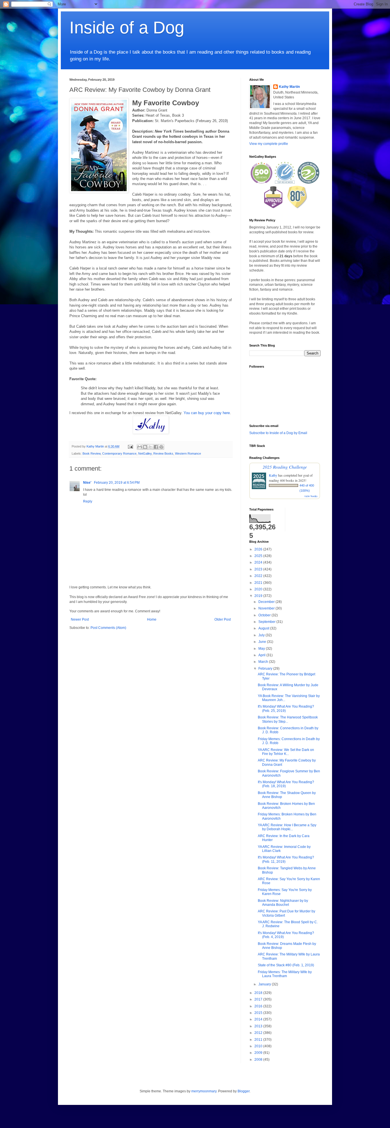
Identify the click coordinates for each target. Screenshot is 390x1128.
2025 (258, 556)
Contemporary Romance (119, 453)
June (262, 642)
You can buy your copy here (207, 413)
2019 (258, 596)
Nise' (87, 483)
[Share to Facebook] (156, 447)
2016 (258, 1006)
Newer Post (80, 619)
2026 (258, 549)
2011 (258, 1040)
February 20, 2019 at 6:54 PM (117, 483)
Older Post (222, 619)
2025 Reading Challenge (285, 467)
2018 (258, 993)
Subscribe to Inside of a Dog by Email (278, 433)
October (265, 615)
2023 (258, 569)
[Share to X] (150, 447)
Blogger (244, 1091)
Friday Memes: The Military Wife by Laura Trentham (285, 974)
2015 (258, 1013)
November (267, 608)
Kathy (273, 475)
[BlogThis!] (145, 447)
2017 (258, 999)
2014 (258, 1019)
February (265, 669)
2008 (258, 1060)
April (262, 655)
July (262, 635)
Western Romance (188, 453)
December (267, 602)
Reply (87, 501)
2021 (258, 583)
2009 (258, 1053)
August (264, 628)
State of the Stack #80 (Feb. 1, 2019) (286, 965)
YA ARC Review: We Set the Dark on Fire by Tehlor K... (286, 752)
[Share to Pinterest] (161, 447)
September (267, 622)
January (265, 984)
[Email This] (139, 447)
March (263, 662)
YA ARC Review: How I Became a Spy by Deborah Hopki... (287, 827)
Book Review (91, 453)
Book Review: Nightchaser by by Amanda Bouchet (283, 903)
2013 (258, 1026)
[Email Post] (130, 446)
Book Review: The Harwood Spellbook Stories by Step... (288, 719)
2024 (258, 562)
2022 (258, 576)
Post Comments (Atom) (108, 628)
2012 (258, 1033)
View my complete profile (268, 144)
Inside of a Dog (126, 27)
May (262, 649)
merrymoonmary (203, 1091)
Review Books (163, 453)
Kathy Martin (289, 87)
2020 (258, 589)
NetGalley (145, 453)
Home (151, 619)
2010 (258, 1046)
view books (310, 496)
